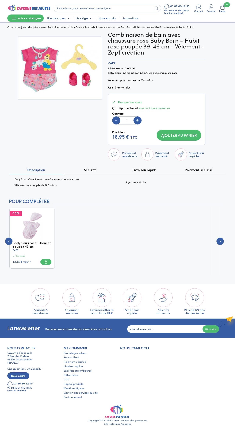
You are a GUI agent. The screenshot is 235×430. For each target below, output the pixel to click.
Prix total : (118, 131)
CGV (66, 379)
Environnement (73, 397)
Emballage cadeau (75, 353)
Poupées (33, 27)
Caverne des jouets (17, 27)
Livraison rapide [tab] (145, 170)
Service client (71, 357)
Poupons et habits (64, 27)
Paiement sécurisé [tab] (199, 170)
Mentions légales (74, 388)
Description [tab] (36, 170)
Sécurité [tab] (90, 170)
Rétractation (71, 375)
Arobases (126, 423)
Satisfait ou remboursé (78, 371)
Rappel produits (73, 384)
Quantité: (118, 113)
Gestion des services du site (81, 393)
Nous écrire (18, 375)
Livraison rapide (73, 366)
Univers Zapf (46, 27)
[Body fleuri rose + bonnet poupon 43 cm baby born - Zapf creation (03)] (32, 225)
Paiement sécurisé (75, 362)
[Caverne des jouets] (28, 8)
